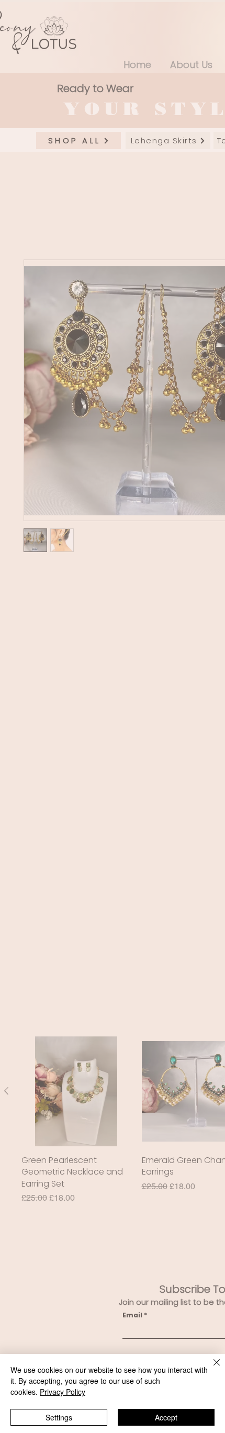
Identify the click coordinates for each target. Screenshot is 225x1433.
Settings (59, 1417)
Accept (166, 1417)
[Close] (210, 1368)
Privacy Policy (62, 1391)
